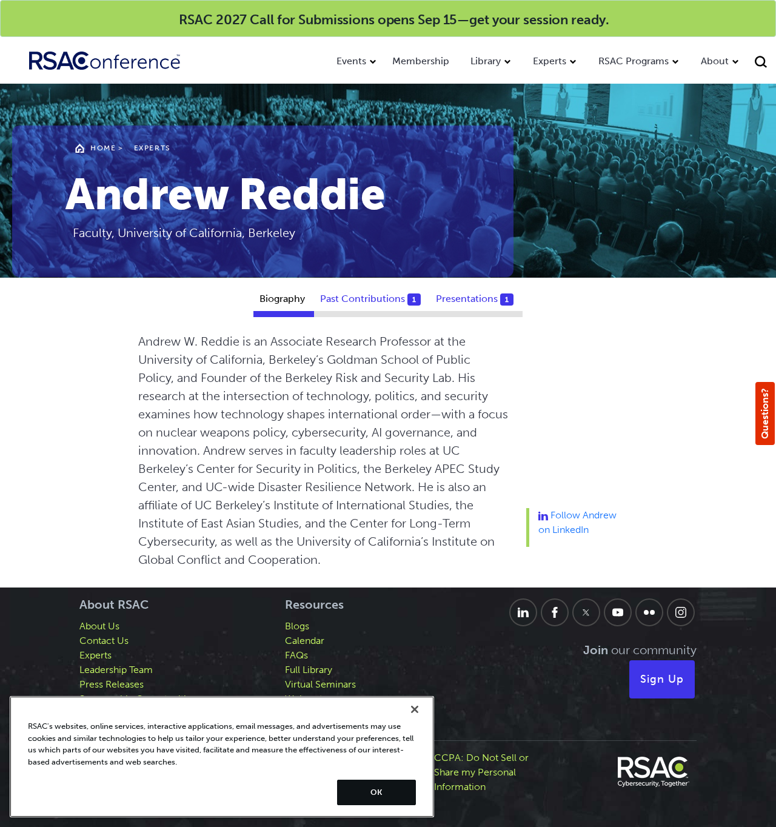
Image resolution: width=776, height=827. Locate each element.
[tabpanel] (387, 455)
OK (376, 792)
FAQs (296, 655)
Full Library (308, 669)
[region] (222, 756)
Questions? (765, 413)
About (715, 61)
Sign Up (662, 679)
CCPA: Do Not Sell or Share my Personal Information (481, 772)
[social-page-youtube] (618, 612)
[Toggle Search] (762, 63)
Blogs (297, 626)
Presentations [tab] (472, 298)
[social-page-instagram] (681, 612)
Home (103, 148)
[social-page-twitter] (586, 612)
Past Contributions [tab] (368, 298)
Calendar (304, 640)
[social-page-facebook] (555, 612)
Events (351, 61)
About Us (99, 626)
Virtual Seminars (320, 684)
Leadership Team (116, 669)
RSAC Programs (633, 61)
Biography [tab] (282, 298)
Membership (420, 61)
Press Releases (111, 684)
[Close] (414, 709)
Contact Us (104, 640)
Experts (549, 61)
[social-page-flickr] (649, 612)
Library (485, 61)
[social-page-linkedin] (523, 612)
